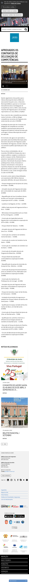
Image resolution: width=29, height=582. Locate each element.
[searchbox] (14, 29)
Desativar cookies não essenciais (12, 15)
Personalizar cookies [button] (9, 7)
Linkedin (8, 480)
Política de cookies (16, 3)
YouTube (23, 480)
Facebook (17, 480)
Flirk (27, 480)
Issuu (21, 480)
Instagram (11, 480)
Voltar (5, 444)
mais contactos (6, 475)
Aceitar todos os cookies (10, 11)
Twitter (15, 480)
